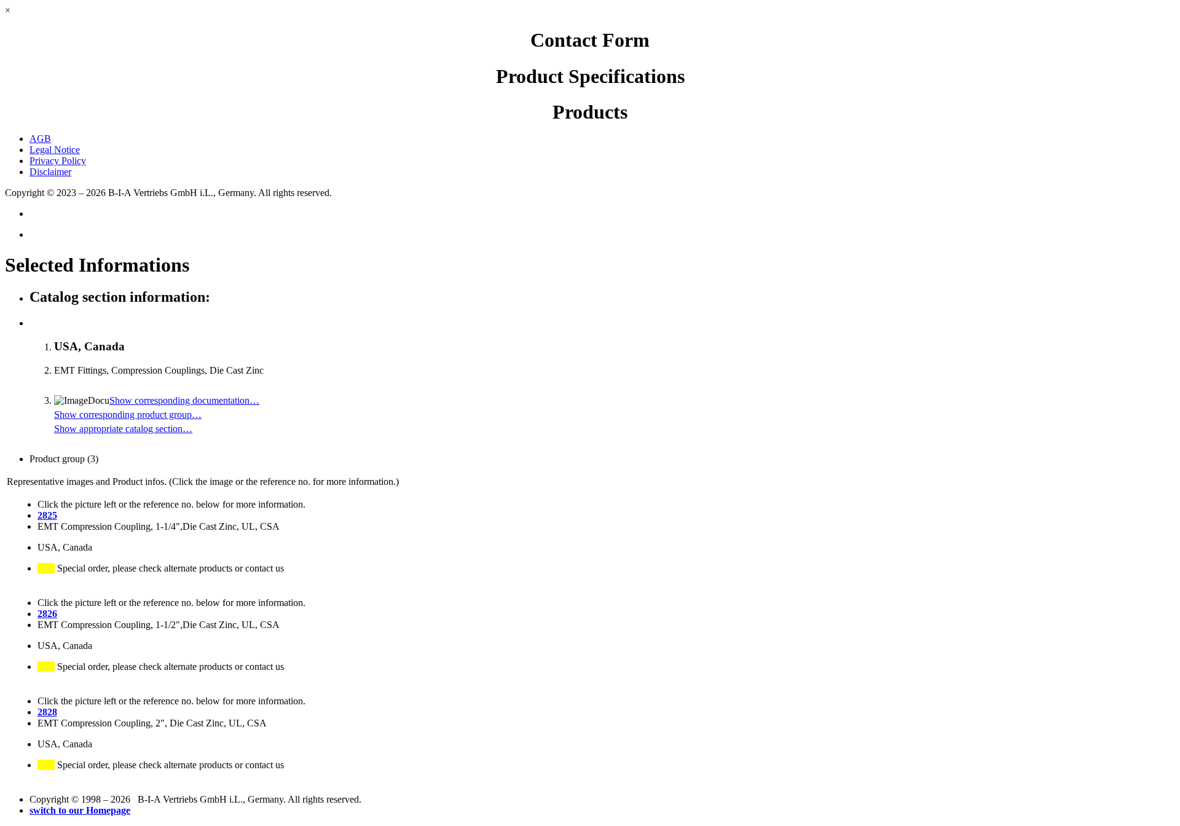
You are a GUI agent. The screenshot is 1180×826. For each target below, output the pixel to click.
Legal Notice (55, 149)
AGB (40, 138)
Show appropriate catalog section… (123, 428)
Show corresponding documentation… (184, 400)
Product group (64, 459)
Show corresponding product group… (128, 414)
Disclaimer (50, 172)
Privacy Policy (58, 160)
